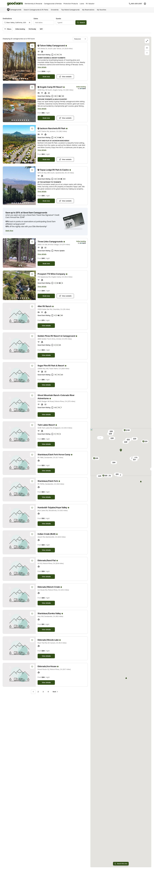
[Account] (145, 4)
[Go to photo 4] (17, 78)
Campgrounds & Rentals (53, 4)
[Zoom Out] (146, 52)
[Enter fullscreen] (146, 40)
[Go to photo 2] (13, 78)
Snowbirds (54, 10)
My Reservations (88, 10)
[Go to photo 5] (19, 78)
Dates (36, 18)
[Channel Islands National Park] (126, 678)
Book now (46, 77)
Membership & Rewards (33, 4)
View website (67, 77)
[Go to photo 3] (15, 78)
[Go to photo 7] (23, 78)
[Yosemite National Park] (141, 481)
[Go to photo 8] (25, 78)
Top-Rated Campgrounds (70, 10)
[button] (9, 230)
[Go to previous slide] (5, 61)
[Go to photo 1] (11, 78)
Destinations (7, 18)
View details (42, 67)
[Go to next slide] (33, 61)
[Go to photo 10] (28, 120)
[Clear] (29, 22)
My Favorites (101, 10)
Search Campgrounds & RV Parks (36, 10)
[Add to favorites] (32, 46)
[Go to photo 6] (21, 78)
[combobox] (17, 22)
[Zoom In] (146, 47)
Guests (58, 18)
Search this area (122, 863)
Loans (82, 4)
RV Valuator (90, 4)
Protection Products (70, 4)
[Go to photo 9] (27, 78)
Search (82, 22)
